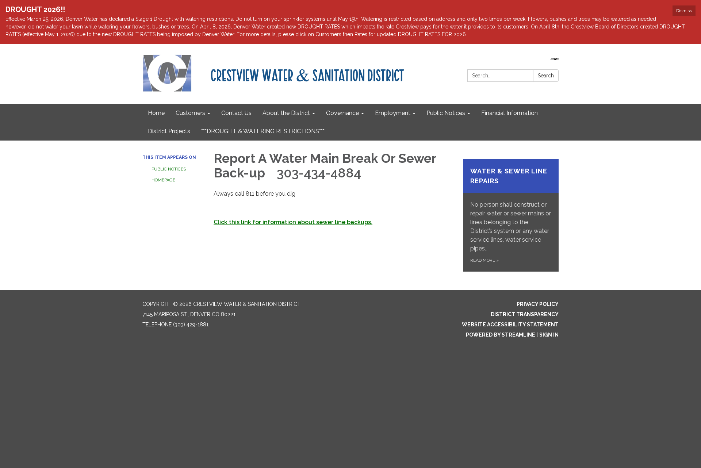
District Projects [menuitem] (169, 131)
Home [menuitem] (156, 113)
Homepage (163, 180)
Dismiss (684, 10)
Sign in (549, 335)
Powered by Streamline (500, 335)
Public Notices (169, 169)
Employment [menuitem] (392, 113)
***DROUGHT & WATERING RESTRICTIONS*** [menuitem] (263, 131)
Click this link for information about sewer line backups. (293, 222)
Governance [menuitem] (342, 113)
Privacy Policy (538, 304)
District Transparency (525, 314)
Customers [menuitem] (190, 113)
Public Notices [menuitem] (445, 113)
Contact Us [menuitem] (236, 113)
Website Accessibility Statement (510, 324)
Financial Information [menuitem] (509, 113)
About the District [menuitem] (286, 113)
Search (546, 75)
